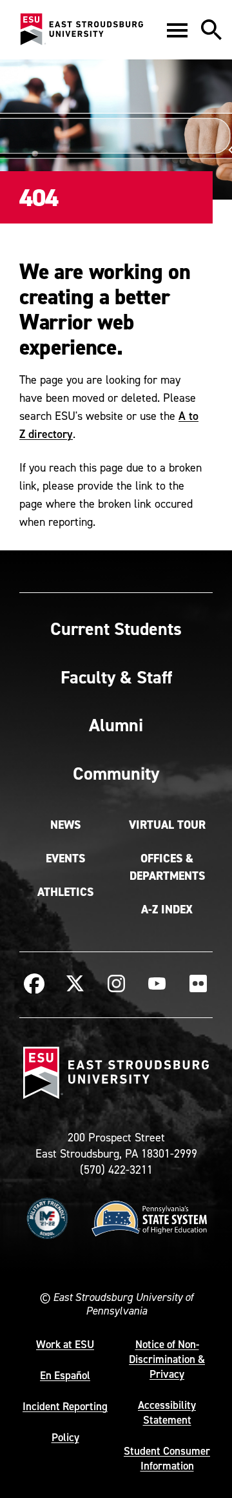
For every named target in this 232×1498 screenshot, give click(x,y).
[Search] (211, 29)
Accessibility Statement (167, 1412)
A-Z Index (167, 909)
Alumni (116, 724)
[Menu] (177, 29)
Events (65, 858)
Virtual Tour (167, 825)
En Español (65, 1375)
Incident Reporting (65, 1406)
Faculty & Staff (116, 677)
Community (116, 773)
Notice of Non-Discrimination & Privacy (167, 1359)
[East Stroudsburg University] (81, 29)
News (65, 825)
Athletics (65, 892)
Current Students (116, 628)
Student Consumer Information (167, 1458)
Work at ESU (65, 1344)
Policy (65, 1437)
